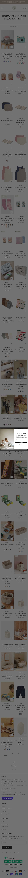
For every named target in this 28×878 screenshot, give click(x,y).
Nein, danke (21, 444)
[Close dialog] (27, 429)
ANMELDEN (21, 442)
